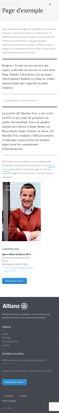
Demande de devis (10, 341)
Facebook (9, 395)
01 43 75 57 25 (10, 271)
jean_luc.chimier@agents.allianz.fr (19, 267)
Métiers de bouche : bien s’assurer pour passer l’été (24, 360)
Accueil (5, 334)
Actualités (6, 337)
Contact (5, 345)
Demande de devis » (14, 281)
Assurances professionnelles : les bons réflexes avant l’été (26, 371)
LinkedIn (22, 395)
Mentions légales (9, 400)
